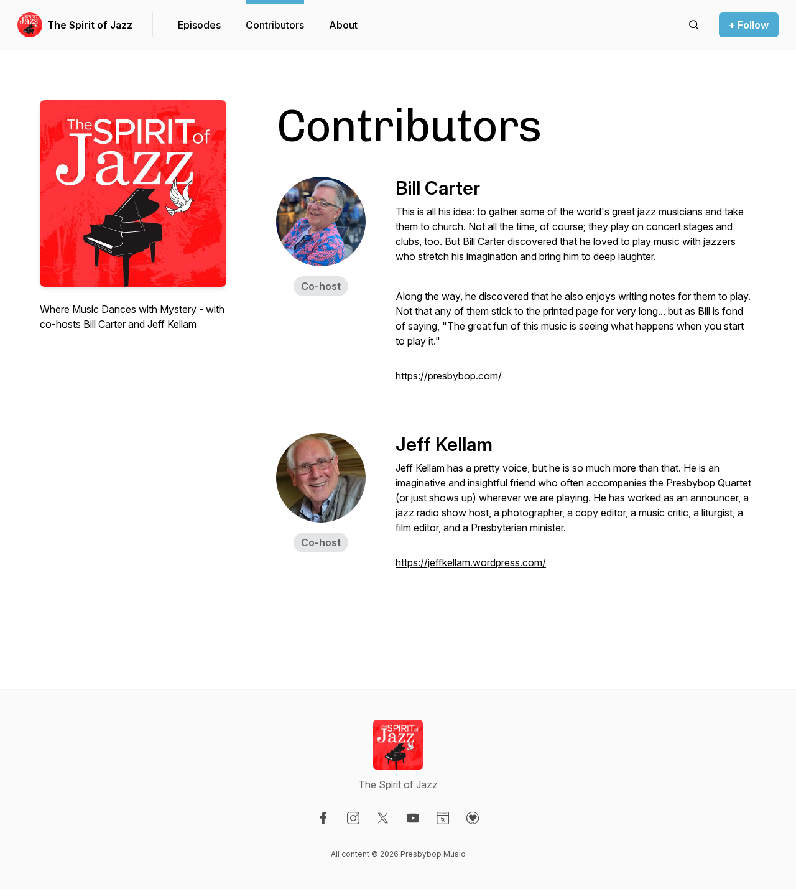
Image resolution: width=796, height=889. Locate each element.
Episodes (199, 25)
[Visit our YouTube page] (413, 818)
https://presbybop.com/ (449, 376)
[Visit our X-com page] (383, 818)
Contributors (275, 25)
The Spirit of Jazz (89, 25)
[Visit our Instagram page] (353, 818)
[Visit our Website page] (443, 818)
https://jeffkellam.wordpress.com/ (471, 562)
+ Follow (749, 25)
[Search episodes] (694, 24)
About (343, 25)
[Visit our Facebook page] (323, 818)
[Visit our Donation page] (472, 818)
